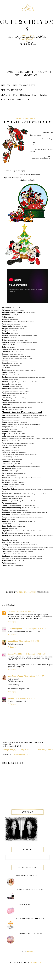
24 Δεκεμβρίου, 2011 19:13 (36, 628)
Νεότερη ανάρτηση (8, 750)
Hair (35, 95)
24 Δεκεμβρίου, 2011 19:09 (26, 612)
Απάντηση (11, 622)
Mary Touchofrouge (15, 676)
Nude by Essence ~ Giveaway (26, 875)
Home (9, 71)
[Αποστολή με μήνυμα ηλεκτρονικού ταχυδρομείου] (38, 592)
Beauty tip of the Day (15, 95)
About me (30, 75)
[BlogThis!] (40, 592)
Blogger (30, 951)
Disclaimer (25, 71)
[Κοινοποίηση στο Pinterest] (47, 592)
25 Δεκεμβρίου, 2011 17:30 (29, 641)
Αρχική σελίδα (26, 750)
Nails (43, 95)
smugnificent (13, 641)
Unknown (11, 612)
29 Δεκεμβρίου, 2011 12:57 (34, 676)
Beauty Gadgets (24, 85)
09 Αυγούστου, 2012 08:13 (25, 698)
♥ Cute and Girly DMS (15, 99)
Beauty (5, 85)
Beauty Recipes (11, 90)
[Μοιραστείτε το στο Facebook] (45, 592)
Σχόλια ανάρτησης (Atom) (21, 754)
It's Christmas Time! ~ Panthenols (29, 933)
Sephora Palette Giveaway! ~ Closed (30, 890)
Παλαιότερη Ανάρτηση (45, 750)
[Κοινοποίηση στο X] (42, 592)
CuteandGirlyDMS (15, 628)
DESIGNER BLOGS (37, 962)
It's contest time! (23, 904)
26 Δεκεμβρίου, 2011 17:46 (36, 654)
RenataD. (11, 698)
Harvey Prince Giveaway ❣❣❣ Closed (30, 919)
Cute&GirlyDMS (27, 25)
